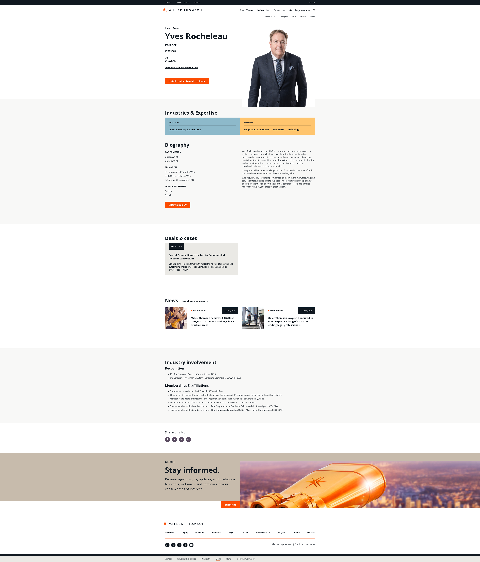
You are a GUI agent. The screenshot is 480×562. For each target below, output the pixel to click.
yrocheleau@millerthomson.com (181, 67)
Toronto (296, 532)
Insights (284, 16)
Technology (294, 129)
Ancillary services (299, 10)
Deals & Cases (271, 16)
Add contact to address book (188, 81)
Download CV (178, 204)
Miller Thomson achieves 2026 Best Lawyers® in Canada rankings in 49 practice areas (212, 321)
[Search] (314, 10)
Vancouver (169, 532)
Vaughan (281, 532)
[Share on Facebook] (167, 439)
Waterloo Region (263, 532)
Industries (263, 10)
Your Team (246, 10)
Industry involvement (246, 559)
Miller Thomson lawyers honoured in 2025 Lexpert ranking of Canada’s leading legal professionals (290, 321)
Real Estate (278, 129)
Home (168, 28)
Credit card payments (305, 544)
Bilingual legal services (282, 544)
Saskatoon (216, 532)
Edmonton (199, 532)
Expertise (279, 10)
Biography (206, 559)
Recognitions (199, 311)
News (294, 16)
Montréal (170, 50)
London (245, 532)
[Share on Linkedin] (174, 439)
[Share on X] (181, 439)
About (312, 16)
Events (303, 16)
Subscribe (230, 504)
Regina (231, 532)
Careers (168, 2)
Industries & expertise (186, 559)
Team (176, 28)
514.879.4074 (171, 60)
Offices (197, 2)
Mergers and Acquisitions (256, 129)
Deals (218, 559)
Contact (168, 559)
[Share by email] (188, 439)
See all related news (193, 301)
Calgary (185, 532)
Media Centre (182, 2)
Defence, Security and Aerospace (185, 129)
